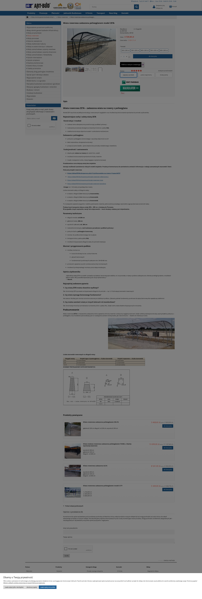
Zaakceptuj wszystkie (47, 587)
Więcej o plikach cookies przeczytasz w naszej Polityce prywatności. (24, 583)
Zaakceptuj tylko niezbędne (14, 587)
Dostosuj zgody (32, 587)
